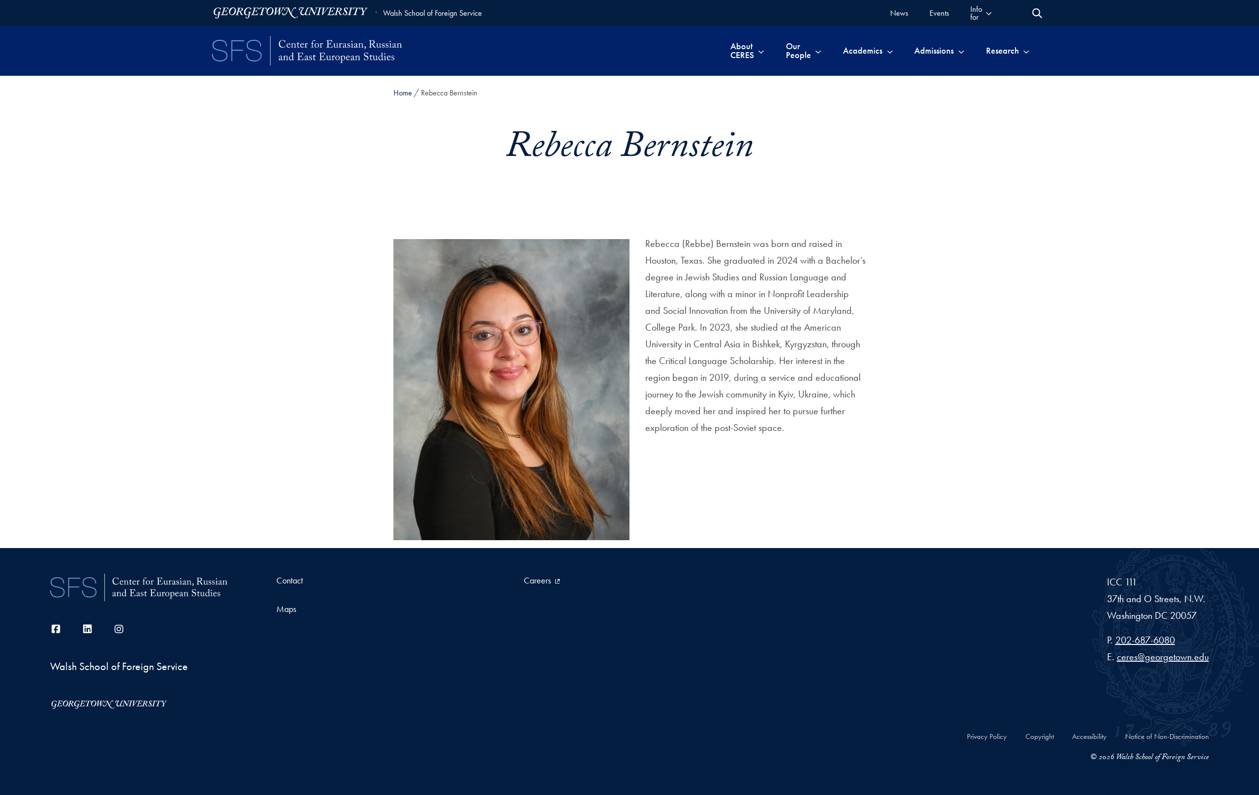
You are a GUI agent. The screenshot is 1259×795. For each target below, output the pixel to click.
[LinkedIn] (87, 629)
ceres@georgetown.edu (1163, 656)
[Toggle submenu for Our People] (818, 50)
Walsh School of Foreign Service (432, 13)
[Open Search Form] (1037, 13)
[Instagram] (119, 629)
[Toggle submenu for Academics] (890, 50)
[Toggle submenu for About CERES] (761, 50)
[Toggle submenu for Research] (1026, 50)
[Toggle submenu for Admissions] (961, 50)
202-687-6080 (1145, 640)
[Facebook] (56, 629)
